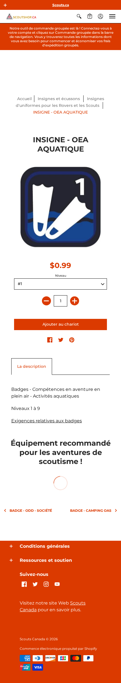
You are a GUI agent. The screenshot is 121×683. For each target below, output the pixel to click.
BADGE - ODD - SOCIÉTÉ (31, 510)
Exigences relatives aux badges (46, 420)
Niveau (60, 276)
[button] (5, 5)
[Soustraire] (46, 300)
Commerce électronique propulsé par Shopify (58, 648)
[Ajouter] (74, 300)
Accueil (24, 98)
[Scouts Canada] (21, 16)
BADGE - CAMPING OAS (90, 510)
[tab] (31, 366)
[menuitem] (79, 16)
